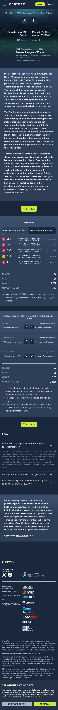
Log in (51, 4)
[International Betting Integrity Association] (27, 622)
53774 (5, 645)
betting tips (23, 462)
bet (11, 526)
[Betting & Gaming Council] (30, 617)
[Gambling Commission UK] (28, 587)
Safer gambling (9, 592)
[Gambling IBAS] (27, 608)
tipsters (31, 507)
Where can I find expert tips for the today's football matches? (22, 445)
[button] (4, 4)
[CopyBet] (17, 4)
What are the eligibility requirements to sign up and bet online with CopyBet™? (24, 482)
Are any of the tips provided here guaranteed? (24, 474)
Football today (11, 500)
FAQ (4, 599)
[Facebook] (10, 575)
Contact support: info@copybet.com (11, 604)
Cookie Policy (34, 697)
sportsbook (22, 535)
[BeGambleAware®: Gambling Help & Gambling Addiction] (28, 613)
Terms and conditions (7, 587)
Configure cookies (17, 704)
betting (8, 507)
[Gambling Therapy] (28, 592)
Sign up (40, 4)
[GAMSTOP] (28, 597)
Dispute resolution (11, 595)
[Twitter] (4, 575)
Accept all (45, 704)
